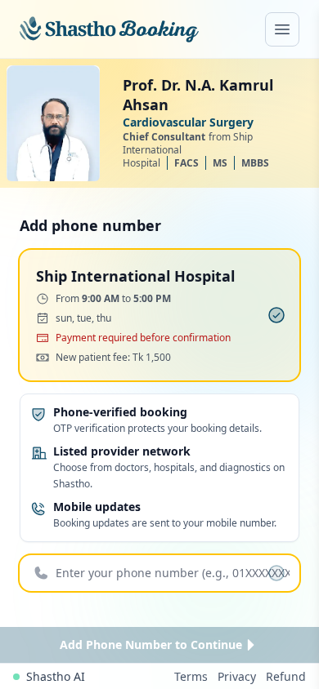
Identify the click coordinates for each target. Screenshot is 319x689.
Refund (286, 676)
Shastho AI (55, 676)
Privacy (237, 676)
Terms (191, 676)
